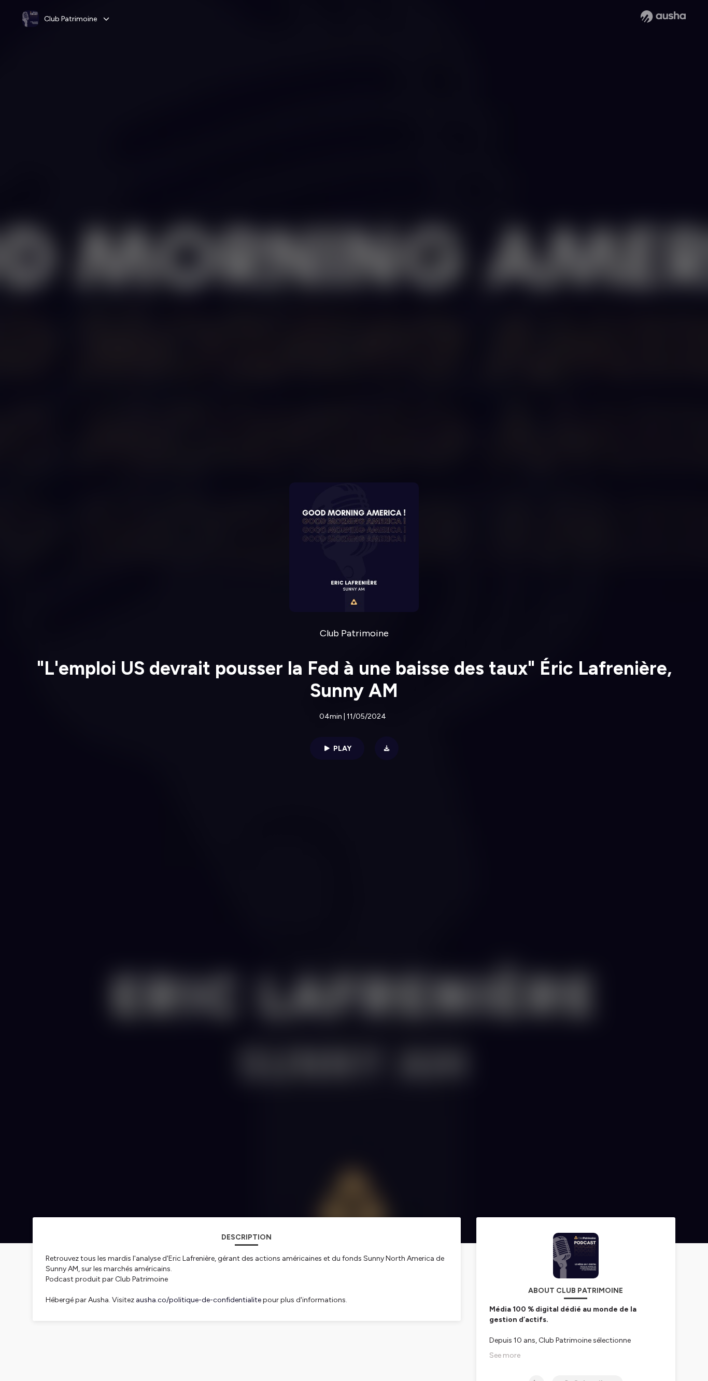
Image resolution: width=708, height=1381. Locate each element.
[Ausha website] (663, 16)
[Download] (387, 748)
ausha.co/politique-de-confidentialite (198, 1299)
